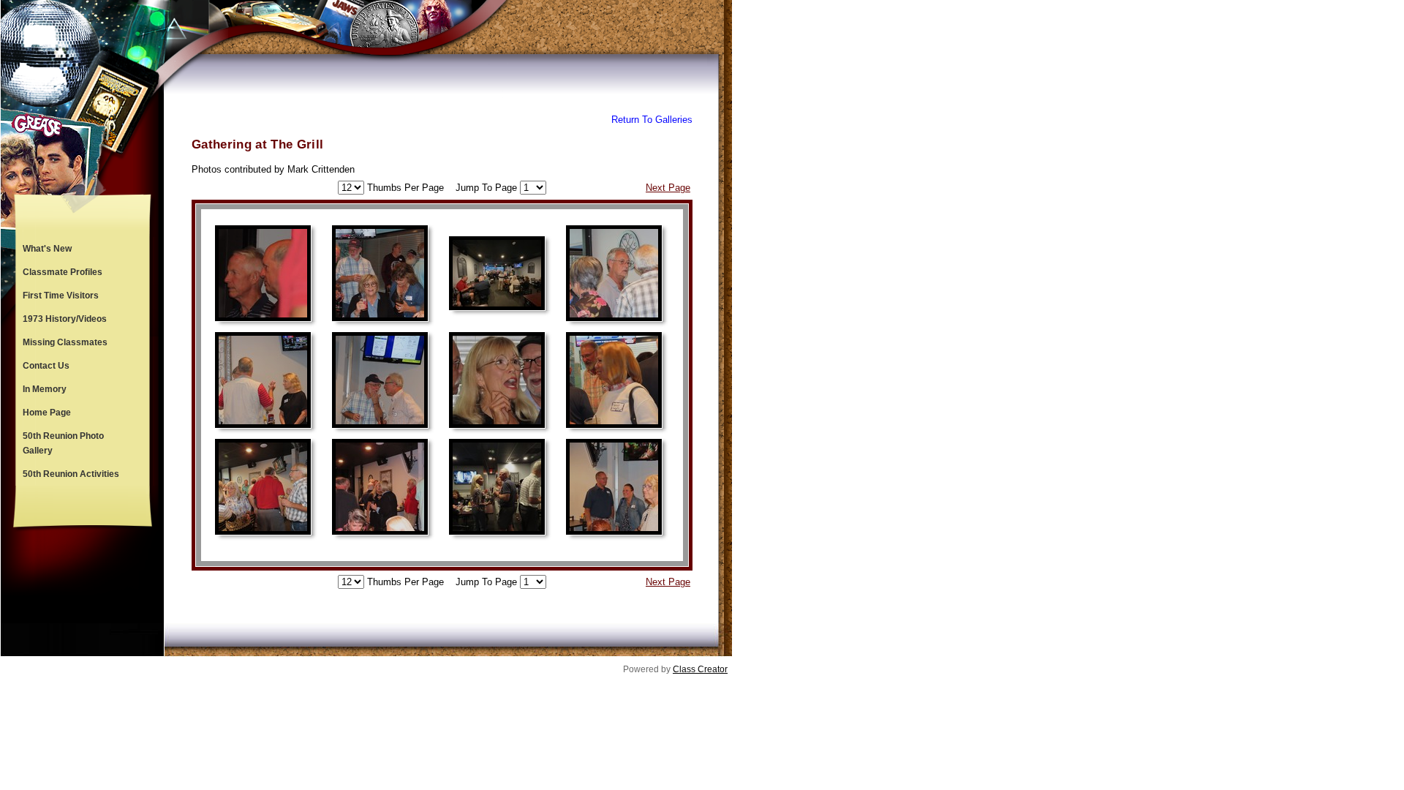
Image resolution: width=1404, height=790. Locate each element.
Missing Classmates (65, 342)
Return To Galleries (651, 119)
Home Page (47, 412)
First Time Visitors (61, 295)
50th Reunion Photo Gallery (63, 443)
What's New (47, 249)
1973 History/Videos (65, 319)
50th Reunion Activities (71, 474)
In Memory (45, 389)
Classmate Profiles (62, 272)
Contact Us (46, 366)
